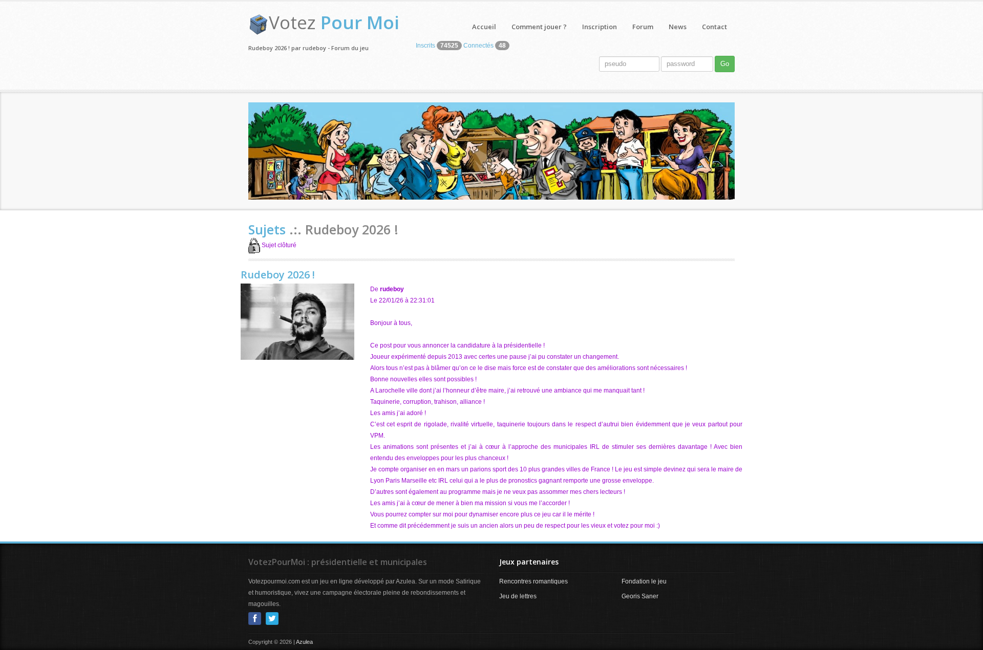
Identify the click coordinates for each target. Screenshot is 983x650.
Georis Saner (640, 596)
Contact (714, 26)
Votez (334, 22)
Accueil (484, 26)
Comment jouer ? (539, 26)
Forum (642, 26)
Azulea (304, 642)
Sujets (268, 229)
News (678, 26)
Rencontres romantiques (533, 581)
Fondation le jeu (644, 581)
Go (724, 64)
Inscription (599, 26)
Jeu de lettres (518, 596)
